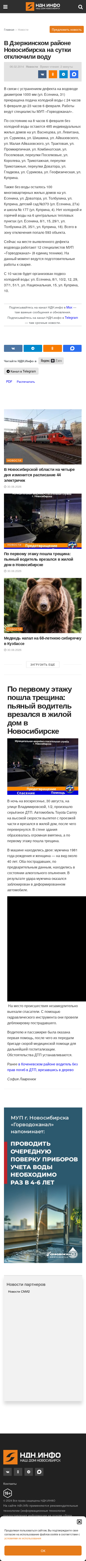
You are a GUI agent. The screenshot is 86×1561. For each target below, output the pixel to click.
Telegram (71, 317)
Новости (23, 29)
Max (69, 307)
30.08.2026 (13, 486)
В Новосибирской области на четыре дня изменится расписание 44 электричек (39, 474)
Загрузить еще (42, 664)
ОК (43, 1550)
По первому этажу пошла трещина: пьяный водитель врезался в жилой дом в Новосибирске (38, 559)
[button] (79, 1522)
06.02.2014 (17, 66)
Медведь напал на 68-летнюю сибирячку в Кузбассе (42, 640)
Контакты (10, 1483)
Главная (9, 29)
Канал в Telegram (23, 371)
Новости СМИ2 (19, 1291)
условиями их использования (22, 1538)
